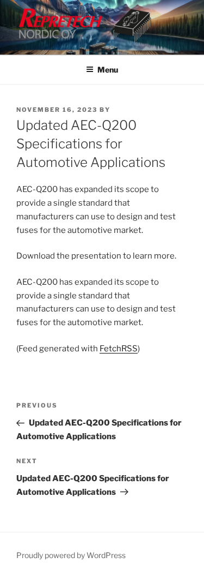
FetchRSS (119, 349)
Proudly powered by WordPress (71, 555)
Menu (107, 69)
